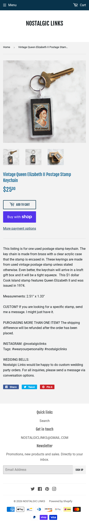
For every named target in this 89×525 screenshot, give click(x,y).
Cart (82, 5)
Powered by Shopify (60, 501)
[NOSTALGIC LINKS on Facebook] (40, 489)
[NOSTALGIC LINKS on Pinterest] (47, 489)
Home (6, 47)
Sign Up (79, 469)
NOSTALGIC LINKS (44, 23)
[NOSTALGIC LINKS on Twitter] (33, 489)
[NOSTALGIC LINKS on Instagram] (54, 489)
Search (45, 421)
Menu (12, 5)
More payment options (19, 228)
